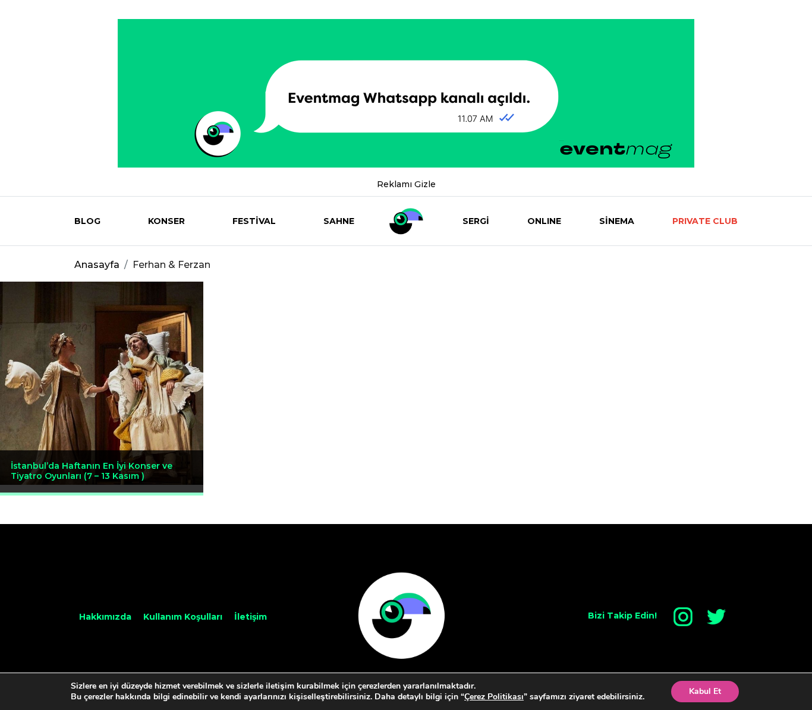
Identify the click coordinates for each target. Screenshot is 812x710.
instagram (683, 617)
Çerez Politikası (494, 696)
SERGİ (475, 221)
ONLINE (544, 221)
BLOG (87, 221)
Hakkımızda (105, 616)
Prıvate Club (705, 221)
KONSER (166, 221)
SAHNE (338, 221)
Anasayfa (96, 264)
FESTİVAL (254, 221)
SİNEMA (616, 221)
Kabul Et (705, 691)
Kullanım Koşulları (182, 616)
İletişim (250, 616)
